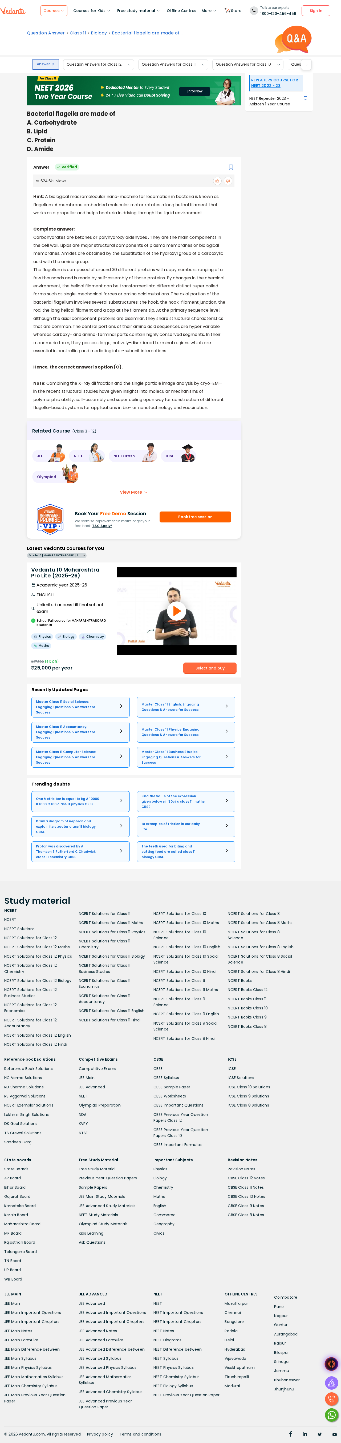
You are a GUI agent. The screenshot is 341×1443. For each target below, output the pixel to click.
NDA (83, 1114)
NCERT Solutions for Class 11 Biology (112, 956)
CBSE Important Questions (178, 1105)
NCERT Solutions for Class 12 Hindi (35, 1044)
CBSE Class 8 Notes (246, 1215)
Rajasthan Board (19, 1242)
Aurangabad (286, 1334)
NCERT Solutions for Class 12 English (37, 1035)
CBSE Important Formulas (177, 1144)
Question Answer (46, 33)
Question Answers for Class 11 (169, 64)
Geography (164, 1224)
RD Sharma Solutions (24, 1087)
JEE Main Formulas (21, 1340)
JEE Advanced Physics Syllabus (108, 1367)
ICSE (232, 1068)
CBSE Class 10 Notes (246, 1196)
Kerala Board (16, 1215)
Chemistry (163, 1187)
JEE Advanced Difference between (112, 1349)
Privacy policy (100, 1434)
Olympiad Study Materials (103, 1224)
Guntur (280, 1324)
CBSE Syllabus (166, 1077)
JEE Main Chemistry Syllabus (31, 1386)
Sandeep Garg (17, 1142)
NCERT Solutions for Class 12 (30, 938)
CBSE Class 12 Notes (246, 1178)
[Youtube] (334, 1435)
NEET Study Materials (98, 1215)
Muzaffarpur (236, 1303)
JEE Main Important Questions (32, 1312)
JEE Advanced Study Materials (107, 1205)
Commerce (164, 1215)
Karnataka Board (20, 1205)
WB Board (13, 1279)
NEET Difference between (177, 1349)
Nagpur (281, 1315)
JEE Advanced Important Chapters (111, 1321)
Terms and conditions (140, 1434)
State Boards (16, 1169)
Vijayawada (235, 1358)
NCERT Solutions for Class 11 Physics (112, 932)
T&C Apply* (102, 526)
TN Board (12, 1260)
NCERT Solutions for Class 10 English (186, 947)
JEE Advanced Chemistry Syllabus (111, 1391)
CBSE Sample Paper (171, 1087)
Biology (99, 33)
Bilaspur (281, 1352)
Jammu (281, 1370)
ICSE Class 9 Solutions (248, 1096)
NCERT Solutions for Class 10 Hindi (185, 971)
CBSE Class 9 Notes (246, 1205)
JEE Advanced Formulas (101, 1340)
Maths (159, 1196)
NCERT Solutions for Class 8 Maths (260, 922)
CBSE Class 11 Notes (246, 1187)
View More (131, 492)
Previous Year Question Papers (108, 1178)
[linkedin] (305, 1435)
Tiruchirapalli (237, 1376)
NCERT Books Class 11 (247, 999)
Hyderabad (235, 1349)
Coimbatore (285, 1297)
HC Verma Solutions (23, 1077)
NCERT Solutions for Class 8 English (261, 947)
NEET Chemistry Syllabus (176, 1376)
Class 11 (78, 33)
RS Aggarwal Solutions (25, 1096)
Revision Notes (241, 1169)
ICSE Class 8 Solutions (248, 1105)
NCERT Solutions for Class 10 (179, 913)
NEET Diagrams (167, 1340)
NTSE (83, 1133)
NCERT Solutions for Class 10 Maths (186, 922)
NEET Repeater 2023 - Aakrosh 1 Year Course (269, 101)
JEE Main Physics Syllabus (28, 1367)
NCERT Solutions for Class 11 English (111, 1010)
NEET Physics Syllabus (173, 1367)
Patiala (231, 1331)
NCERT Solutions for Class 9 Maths (185, 989)
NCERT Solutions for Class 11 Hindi (110, 1020)
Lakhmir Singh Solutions (26, 1114)
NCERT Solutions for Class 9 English (186, 1014)
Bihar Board (15, 1187)
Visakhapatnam (240, 1367)
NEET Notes (163, 1331)
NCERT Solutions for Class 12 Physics (38, 956)
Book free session (195, 517)
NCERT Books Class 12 (247, 989)
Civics (159, 1233)
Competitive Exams (97, 1068)
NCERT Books (240, 980)
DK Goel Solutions (20, 1123)
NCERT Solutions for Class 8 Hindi (259, 971)
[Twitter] (320, 1435)
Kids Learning (91, 1233)
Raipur (280, 1343)
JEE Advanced (92, 1087)
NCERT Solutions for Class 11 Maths (111, 922)
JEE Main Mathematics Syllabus (33, 1376)
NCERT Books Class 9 (247, 1017)
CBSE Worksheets (169, 1096)
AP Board (12, 1178)
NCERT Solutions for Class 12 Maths (37, 947)
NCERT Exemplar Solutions (28, 1105)
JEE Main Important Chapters (31, 1321)
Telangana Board (20, 1251)
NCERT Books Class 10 (248, 1008)
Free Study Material (97, 1169)
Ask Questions (92, 1242)
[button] (48, 456)
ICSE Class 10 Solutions (249, 1087)
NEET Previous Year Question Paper (186, 1395)
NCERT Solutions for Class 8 (253, 913)
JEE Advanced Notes (98, 1331)
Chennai (233, 1312)
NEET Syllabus (166, 1358)
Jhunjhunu (284, 1389)
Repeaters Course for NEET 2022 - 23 (274, 82)
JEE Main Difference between (32, 1349)
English (159, 1205)
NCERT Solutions (19, 928)
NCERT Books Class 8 (247, 1026)
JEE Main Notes (18, 1331)
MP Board (13, 1233)
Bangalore (234, 1321)
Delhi (229, 1340)
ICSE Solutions (241, 1077)
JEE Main (87, 1077)
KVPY (83, 1123)
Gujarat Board (17, 1196)
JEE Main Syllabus (20, 1358)
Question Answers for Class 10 (243, 64)
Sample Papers (93, 1187)
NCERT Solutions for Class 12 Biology (37, 980)
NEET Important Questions (178, 1312)
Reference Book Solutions (28, 1068)
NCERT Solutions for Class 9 (179, 980)
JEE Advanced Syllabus (100, 1358)
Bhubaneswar (287, 1380)
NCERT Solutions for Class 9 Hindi (184, 1038)
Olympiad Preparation (100, 1105)
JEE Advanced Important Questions (112, 1312)
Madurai (232, 1386)
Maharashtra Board (22, 1224)
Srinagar (282, 1361)
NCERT (10, 919)
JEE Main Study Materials (102, 1196)
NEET (83, 1096)
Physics (160, 1169)
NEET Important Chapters (177, 1321)
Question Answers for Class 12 (94, 64)
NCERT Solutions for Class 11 (105, 913)
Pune (279, 1306)
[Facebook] (290, 1434)
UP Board (12, 1269)
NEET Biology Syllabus (173, 1386)
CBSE (158, 1068)
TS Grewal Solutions (23, 1133)
